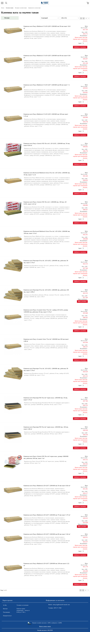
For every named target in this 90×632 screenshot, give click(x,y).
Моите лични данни (45, 626)
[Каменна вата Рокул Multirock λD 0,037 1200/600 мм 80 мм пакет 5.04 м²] (13, 544)
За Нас (5, 605)
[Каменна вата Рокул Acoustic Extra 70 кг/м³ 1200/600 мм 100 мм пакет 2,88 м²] (13, 355)
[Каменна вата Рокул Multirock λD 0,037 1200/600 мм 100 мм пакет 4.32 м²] (13, 573)
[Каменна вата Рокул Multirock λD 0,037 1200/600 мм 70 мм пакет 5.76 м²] (13, 525)
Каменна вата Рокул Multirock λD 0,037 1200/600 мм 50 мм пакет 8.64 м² (47, 485)
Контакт (5, 608)
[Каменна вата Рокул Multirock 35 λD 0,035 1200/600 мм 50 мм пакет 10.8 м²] (13, 36)
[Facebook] (48, 611)
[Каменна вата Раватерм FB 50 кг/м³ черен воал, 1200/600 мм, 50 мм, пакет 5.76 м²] (13, 414)
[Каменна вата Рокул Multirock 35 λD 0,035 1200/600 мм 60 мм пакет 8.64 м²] (13, 66)
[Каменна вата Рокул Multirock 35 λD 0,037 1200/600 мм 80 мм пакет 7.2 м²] (13, 95)
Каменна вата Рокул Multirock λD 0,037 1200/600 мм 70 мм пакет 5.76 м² (47, 515)
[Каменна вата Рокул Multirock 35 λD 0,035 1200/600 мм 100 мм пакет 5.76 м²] (13, 124)
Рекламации (6, 612)
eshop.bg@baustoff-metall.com (61, 604)
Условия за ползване (22, 605)
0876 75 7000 (57, 608)
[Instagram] (52, 611)
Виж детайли (82, 301)
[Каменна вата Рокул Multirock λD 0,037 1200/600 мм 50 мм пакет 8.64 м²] (13, 496)
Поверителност (7, 615)
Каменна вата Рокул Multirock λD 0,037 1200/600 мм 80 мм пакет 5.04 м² (47, 534)
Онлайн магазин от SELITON (45, 630)
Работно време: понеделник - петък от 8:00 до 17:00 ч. (23, 610)
